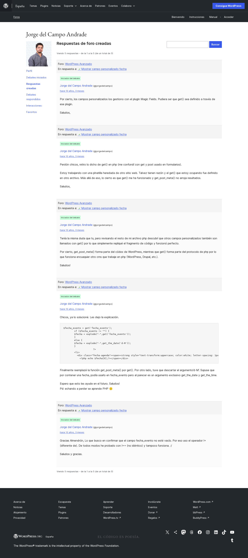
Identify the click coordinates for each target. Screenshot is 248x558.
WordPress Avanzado (78, 64)
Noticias (17, 507)
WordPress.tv (112, 517)
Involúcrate (154, 501)
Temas (62, 507)
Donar (153, 512)
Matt (197, 507)
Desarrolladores (112, 512)
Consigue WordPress (228, 5)
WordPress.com (203, 501)
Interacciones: (34, 105)
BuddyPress (201, 517)
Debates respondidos (33, 96)
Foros (16, 17)
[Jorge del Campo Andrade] (38, 54)
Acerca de (19, 501)
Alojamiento (19, 512)
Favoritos (31, 112)
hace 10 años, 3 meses (72, 91)
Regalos (154, 517)
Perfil (29, 70)
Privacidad (19, 517)
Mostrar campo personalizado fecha (104, 69)
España (49, 536)
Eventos (152, 507)
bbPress (199, 512)
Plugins (62, 512)
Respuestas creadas (33, 86)
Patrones (63, 517)
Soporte (108, 507)
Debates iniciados (36, 77)
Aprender (108, 501)
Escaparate (64, 501)
